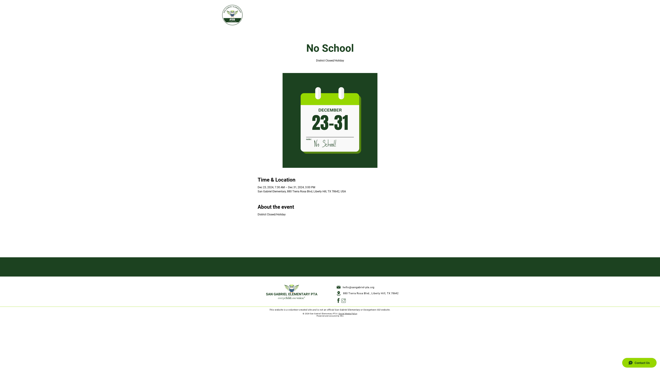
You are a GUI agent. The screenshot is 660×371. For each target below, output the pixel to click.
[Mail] (338, 287)
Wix (342, 316)
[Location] (338, 293)
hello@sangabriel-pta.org (358, 287)
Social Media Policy (348, 314)
